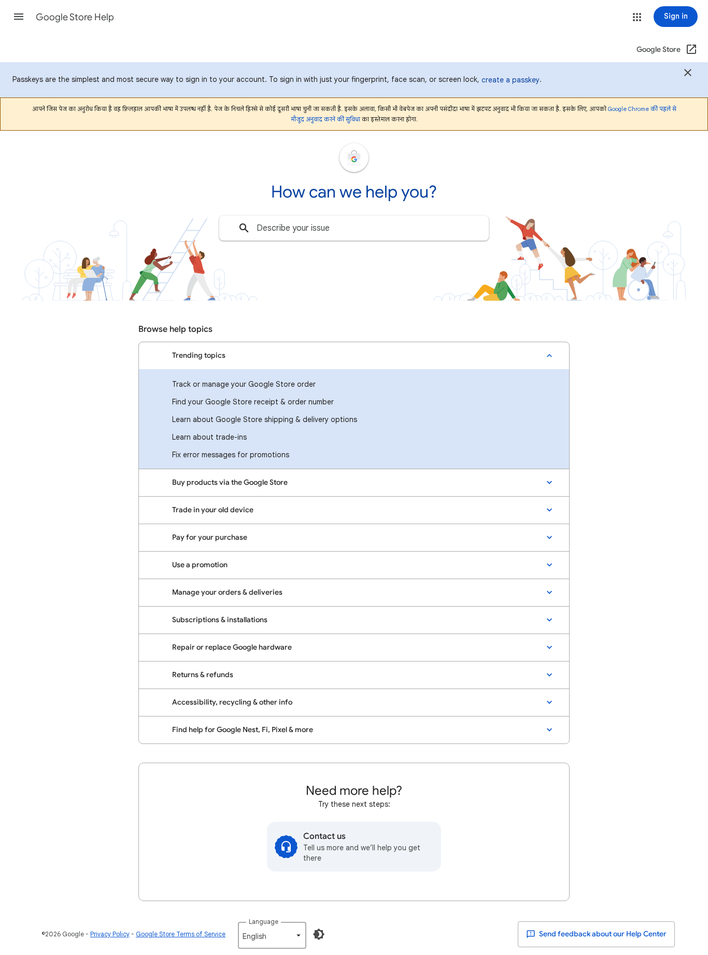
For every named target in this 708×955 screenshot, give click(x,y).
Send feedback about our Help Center (602, 934)
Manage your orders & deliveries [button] (227, 592)
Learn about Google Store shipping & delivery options (264, 419)
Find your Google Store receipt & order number (253, 401)
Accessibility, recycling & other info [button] (232, 702)
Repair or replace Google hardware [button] (232, 647)
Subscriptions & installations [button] (219, 619)
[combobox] (354, 228)
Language (263, 921)
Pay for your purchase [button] (209, 537)
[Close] (688, 74)
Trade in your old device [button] (212, 509)
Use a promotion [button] (200, 564)
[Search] (244, 228)
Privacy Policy (110, 934)
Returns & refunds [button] (202, 674)
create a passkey (511, 80)
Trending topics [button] (198, 355)
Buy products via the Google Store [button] (230, 482)
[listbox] (272, 935)
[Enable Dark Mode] (318, 934)
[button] (18, 16)
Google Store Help (75, 17)
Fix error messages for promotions (230, 454)
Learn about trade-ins (209, 437)
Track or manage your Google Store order (244, 384)
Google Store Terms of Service (180, 934)
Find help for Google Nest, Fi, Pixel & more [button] (242, 729)
